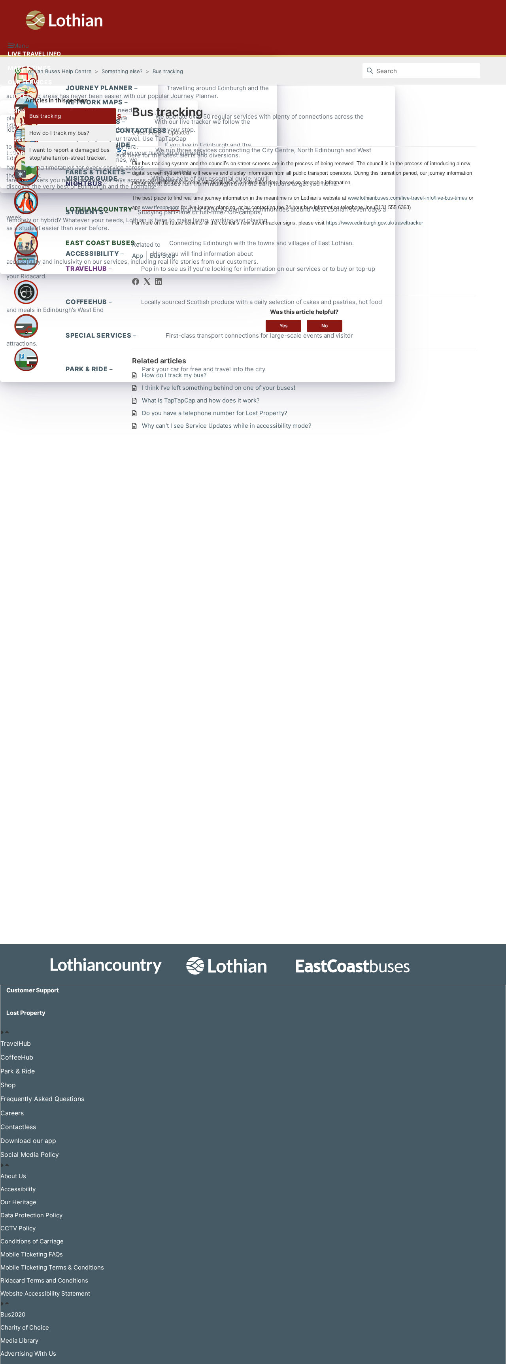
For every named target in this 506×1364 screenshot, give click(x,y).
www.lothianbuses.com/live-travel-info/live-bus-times (407, 198)
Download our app (28, 1141)
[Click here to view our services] (253, 966)
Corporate (24, 1303)
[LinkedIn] (158, 281)
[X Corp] (147, 281)
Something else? (122, 71)
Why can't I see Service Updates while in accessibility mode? (227, 425)
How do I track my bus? (59, 133)
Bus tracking (168, 71)
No (324, 326)
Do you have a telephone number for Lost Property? (214, 413)
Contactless (18, 1127)
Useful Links (27, 1032)
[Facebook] (135, 281)
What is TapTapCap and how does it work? (201, 400)
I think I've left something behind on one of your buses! (218, 387)
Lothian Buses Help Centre (58, 71)
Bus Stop (162, 255)
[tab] (253, 1033)
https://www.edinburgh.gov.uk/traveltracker (374, 223)
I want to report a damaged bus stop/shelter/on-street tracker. (69, 154)
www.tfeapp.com (160, 207)
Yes (283, 326)
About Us (23, 1165)
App (137, 255)
